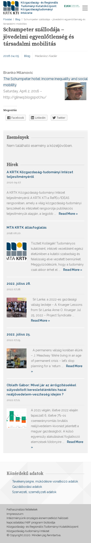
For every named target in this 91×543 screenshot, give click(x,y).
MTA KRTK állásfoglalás (27, 228)
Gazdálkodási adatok (27, 486)
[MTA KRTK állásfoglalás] (17, 251)
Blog (17, 19)
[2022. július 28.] (17, 307)
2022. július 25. (18, 334)
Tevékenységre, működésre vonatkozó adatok (45, 481)
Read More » (68, 213)
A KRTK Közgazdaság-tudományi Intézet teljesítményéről (40, 174)
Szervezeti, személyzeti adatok (34, 492)
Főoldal (7, 19)
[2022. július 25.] (17, 358)
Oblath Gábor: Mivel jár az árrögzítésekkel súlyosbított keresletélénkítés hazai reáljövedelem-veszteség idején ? (41, 389)
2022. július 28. (19, 284)
